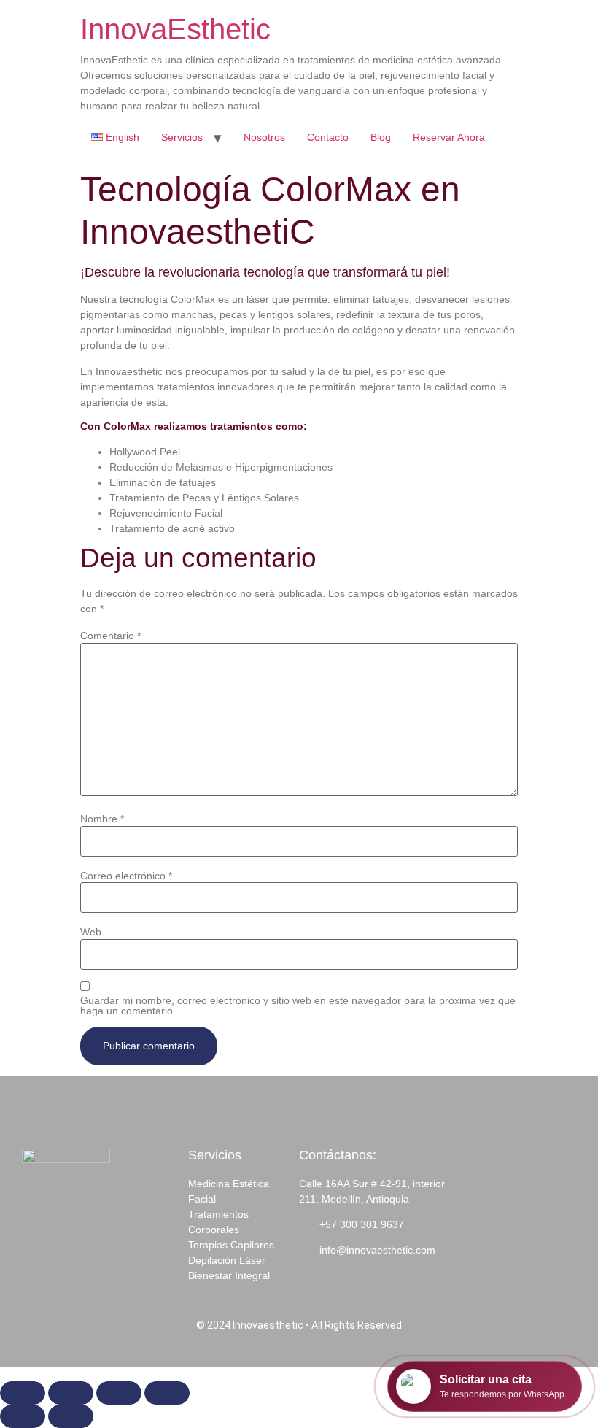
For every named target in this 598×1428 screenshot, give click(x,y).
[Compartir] (118, 1393)
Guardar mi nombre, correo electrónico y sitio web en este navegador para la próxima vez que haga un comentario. (298, 1005)
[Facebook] (30, 1191)
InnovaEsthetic (175, 29)
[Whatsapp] (73, 1191)
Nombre (102, 819)
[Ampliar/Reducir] (22, 1393)
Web (90, 932)
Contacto (328, 137)
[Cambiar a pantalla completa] (70, 1393)
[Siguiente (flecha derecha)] (70, 1416)
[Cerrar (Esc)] (167, 1393)
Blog (380, 137)
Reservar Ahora (449, 137)
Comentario (110, 635)
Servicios (182, 137)
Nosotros (264, 137)
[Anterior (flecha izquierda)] (22, 1416)
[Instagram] (52, 1191)
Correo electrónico (126, 876)
